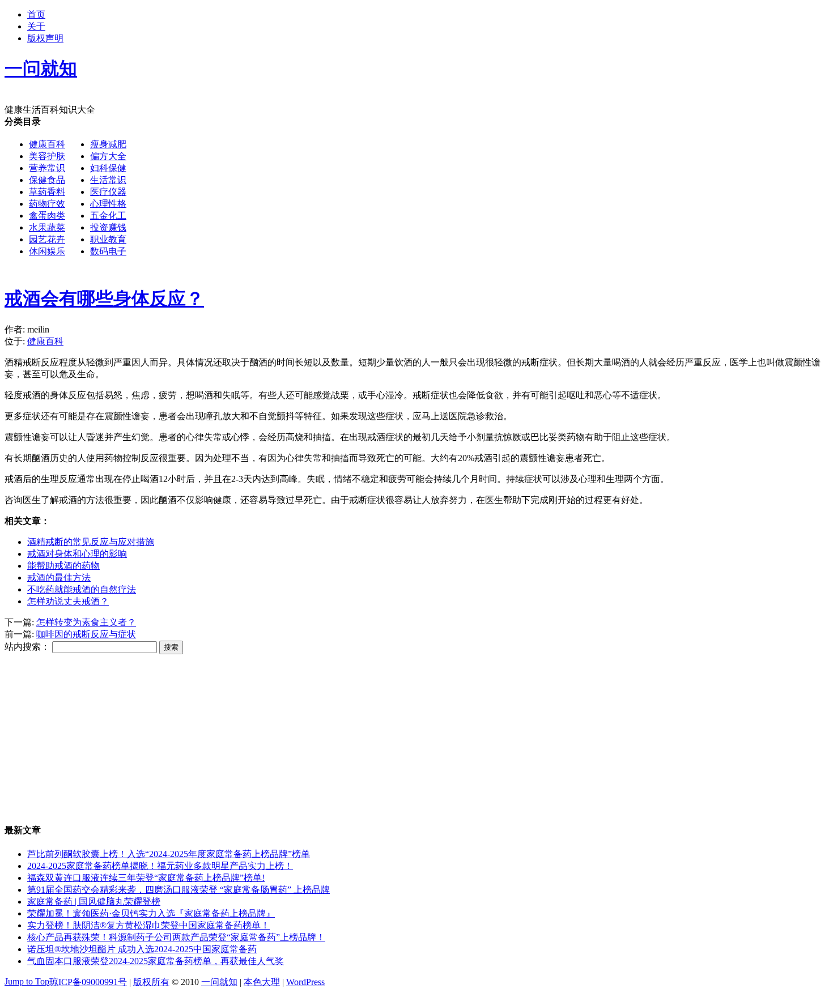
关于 (36, 26)
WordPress (305, 982)
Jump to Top (27, 981)
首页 (36, 14)
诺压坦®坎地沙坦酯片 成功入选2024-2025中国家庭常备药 (142, 949)
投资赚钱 (108, 227)
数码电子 (108, 251)
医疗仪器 (108, 192)
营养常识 (47, 168)
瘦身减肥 (108, 144)
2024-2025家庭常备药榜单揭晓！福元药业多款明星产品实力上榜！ (160, 866)
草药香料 (47, 192)
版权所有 (151, 982)
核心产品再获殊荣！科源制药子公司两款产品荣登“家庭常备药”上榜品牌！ (176, 937)
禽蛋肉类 (47, 215)
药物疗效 (47, 203)
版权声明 (45, 38)
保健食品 (47, 180)
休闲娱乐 (47, 251)
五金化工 (108, 215)
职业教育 (108, 239)
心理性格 (108, 203)
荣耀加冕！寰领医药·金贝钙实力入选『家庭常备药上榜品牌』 (151, 913)
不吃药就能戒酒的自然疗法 (81, 589)
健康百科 (47, 144)
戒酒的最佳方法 (59, 577)
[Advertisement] (468, 195)
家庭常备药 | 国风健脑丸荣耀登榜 (93, 901)
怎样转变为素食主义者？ (86, 622)
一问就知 (219, 982)
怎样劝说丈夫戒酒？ (68, 601)
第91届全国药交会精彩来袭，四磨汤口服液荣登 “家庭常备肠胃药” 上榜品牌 (178, 889)
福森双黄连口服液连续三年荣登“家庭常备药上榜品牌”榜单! (146, 878)
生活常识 (108, 180)
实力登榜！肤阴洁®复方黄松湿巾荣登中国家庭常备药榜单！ (148, 925)
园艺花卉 (47, 239)
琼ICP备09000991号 (88, 982)
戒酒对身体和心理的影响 (77, 554)
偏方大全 (108, 156)
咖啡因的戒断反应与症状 (86, 634)
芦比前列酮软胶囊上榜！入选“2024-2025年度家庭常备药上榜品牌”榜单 (168, 854)
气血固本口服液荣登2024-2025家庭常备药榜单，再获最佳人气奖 (155, 961)
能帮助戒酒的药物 (63, 565)
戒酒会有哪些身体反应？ (104, 298)
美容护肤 (47, 156)
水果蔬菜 (47, 227)
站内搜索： (27, 646)
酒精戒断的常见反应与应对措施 (90, 542)
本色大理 (262, 982)
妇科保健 (108, 168)
